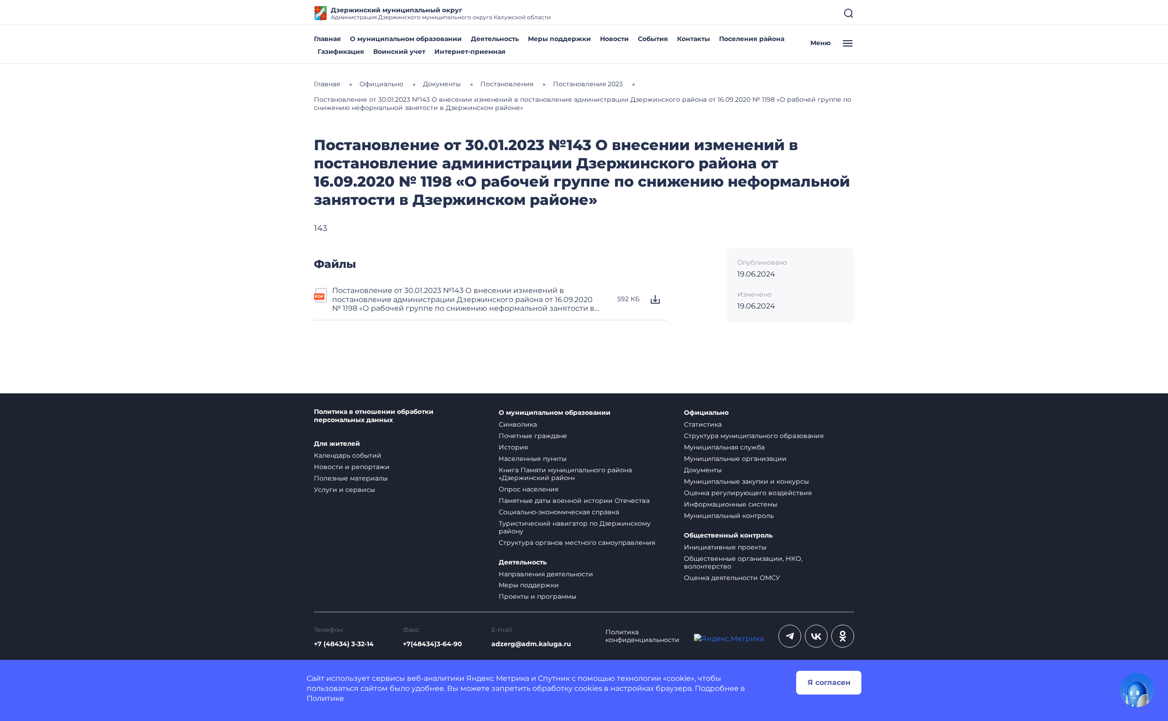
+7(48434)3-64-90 (432, 644)
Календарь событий (347, 455)
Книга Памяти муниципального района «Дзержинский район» (565, 474)
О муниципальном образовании (406, 39)
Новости (614, 39)
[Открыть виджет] (1137, 690)
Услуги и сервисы (344, 490)
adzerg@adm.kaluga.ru (531, 644)
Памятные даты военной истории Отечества (574, 500)
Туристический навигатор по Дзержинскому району (575, 527)
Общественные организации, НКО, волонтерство (743, 562)
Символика (518, 424)
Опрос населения (528, 489)
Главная (327, 39)
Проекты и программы (537, 596)
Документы (703, 470)
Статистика (703, 424)
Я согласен (829, 682)
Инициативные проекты (725, 547)
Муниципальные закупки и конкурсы (746, 481)
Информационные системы (730, 504)
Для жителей (337, 444)
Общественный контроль (728, 535)
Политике (325, 698)
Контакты (693, 39)
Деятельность (495, 39)
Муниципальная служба (724, 447)
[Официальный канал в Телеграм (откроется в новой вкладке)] (789, 636)
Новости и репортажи (352, 467)
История (513, 447)
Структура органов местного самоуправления (577, 542)
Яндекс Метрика (497, 678)
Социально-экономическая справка (559, 512)
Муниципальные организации (735, 459)
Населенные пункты (533, 459)
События (653, 39)
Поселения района (751, 39)
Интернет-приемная (470, 51)
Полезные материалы (351, 478)
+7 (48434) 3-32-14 (344, 644)
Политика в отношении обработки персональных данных (373, 416)
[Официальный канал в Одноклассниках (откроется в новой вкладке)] (842, 636)
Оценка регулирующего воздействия (748, 493)
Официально (706, 413)
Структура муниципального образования (754, 436)
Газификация (341, 51)
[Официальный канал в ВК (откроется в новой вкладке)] (816, 636)
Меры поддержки (559, 39)
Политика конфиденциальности (642, 636)
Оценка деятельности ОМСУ (732, 578)
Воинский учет (399, 51)
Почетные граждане (533, 436)
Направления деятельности (546, 574)
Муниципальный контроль (729, 516)
